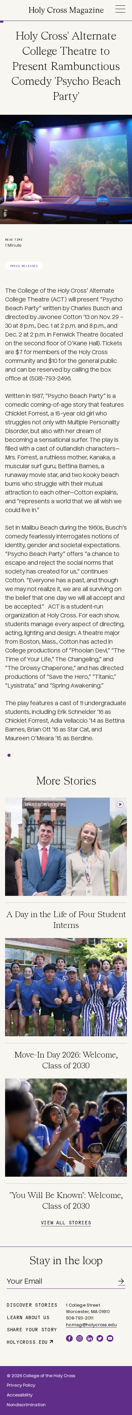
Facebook (69, 1338)
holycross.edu (27, 1341)
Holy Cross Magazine (66, 11)
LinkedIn (89, 1338)
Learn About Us (28, 1317)
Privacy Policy (21, 1385)
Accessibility (19, 1395)
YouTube (110, 1338)
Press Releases (24, 266)
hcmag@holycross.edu (91, 1325)
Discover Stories (32, 1304)
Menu (120, 9)
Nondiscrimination (26, 1405)
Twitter (99, 1338)
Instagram (79, 1338)
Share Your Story (32, 1329)
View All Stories (66, 1222)
